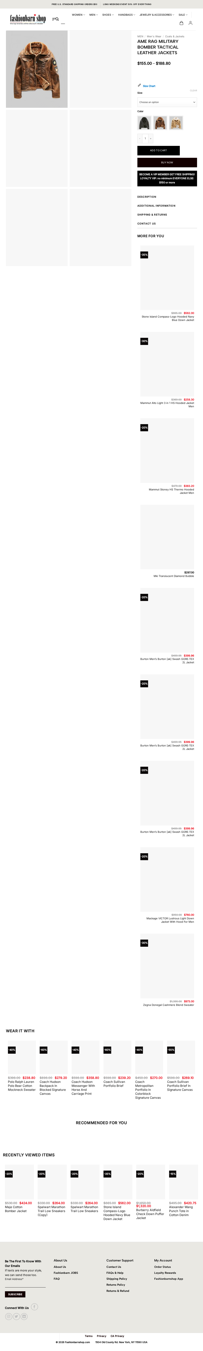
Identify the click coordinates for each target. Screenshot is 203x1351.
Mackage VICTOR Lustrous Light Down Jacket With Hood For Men (170, 920)
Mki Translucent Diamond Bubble (174, 576)
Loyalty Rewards (165, 1273)
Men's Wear (154, 36)
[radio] (144, 123)
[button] (181, 23)
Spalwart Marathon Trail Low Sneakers (84, 1209)
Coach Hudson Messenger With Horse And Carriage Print (83, 1088)
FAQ (57, 1279)
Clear (193, 90)
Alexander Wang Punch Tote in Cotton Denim (181, 1211)
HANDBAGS (125, 14)
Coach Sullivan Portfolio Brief (114, 1084)
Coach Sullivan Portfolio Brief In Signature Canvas (180, 1086)
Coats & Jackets (174, 36)
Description (146, 196)
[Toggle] (197, 197)
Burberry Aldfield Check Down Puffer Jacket (150, 1214)
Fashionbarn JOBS (66, 1273)
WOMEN (77, 14)
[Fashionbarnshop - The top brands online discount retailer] (28, 19)
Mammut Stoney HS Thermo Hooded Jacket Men (171, 491)
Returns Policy (115, 1284)
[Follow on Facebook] (34, 1306)
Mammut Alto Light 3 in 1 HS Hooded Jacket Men (167, 404)
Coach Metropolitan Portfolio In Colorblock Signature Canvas (148, 1090)
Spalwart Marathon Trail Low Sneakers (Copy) (51, 1211)
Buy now (167, 162)
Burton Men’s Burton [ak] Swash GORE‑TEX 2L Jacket (167, 660)
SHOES (106, 14)
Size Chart (149, 86)
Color (140, 111)
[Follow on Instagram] (8, 1316)
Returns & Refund (117, 1291)
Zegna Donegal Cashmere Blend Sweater (168, 1004)
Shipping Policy (116, 1279)
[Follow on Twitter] (16, 1316)
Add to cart (158, 150)
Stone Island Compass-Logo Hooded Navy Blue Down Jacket (168, 318)
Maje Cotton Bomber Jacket (16, 1209)
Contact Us (113, 1267)
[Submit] (57, 19)
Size (139, 93)
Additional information (156, 205)
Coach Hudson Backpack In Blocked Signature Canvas (53, 1088)
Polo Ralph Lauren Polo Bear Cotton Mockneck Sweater (22, 1086)
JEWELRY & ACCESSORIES (156, 14)
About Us (60, 1267)
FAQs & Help (115, 1273)
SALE (182, 14)
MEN (92, 14)
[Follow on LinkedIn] (24, 1316)
